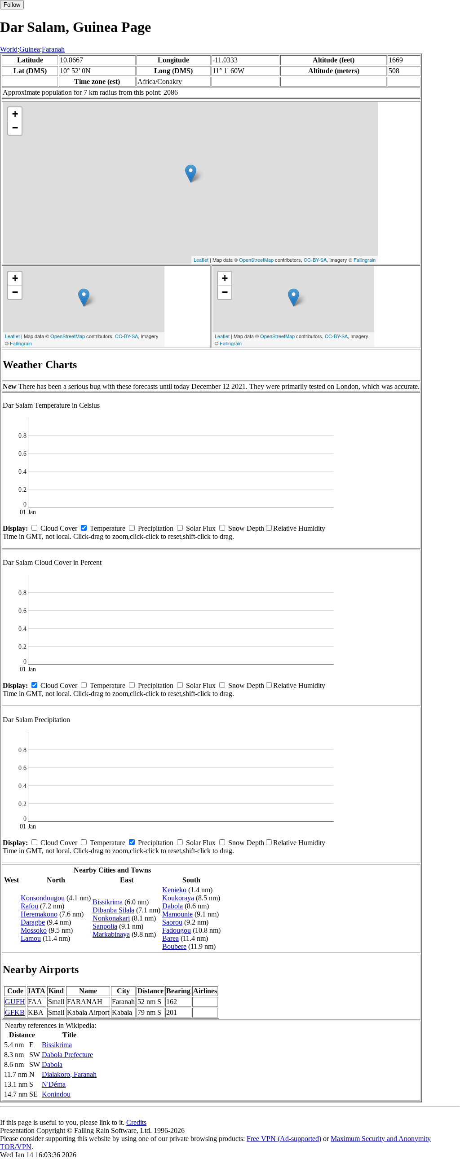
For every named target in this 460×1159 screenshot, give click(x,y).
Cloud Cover (58, 528)
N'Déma (54, 1084)
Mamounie (177, 914)
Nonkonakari (111, 918)
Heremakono (39, 914)
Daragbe (33, 922)
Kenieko (174, 890)
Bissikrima (108, 902)
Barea (170, 938)
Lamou (31, 938)
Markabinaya (111, 934)
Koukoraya (178, 898)
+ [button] (15, 113)
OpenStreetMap (256, 259)
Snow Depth (246, 528)
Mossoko (34, 930)
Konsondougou (43, 898)
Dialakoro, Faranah (69, 1074)
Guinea (29, 49)
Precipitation (155, 528)
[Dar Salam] (190, 173)
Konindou (56, 1094)
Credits (136, 1122)
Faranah (53, 49)
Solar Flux (201, 528)
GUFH (15, 1001)
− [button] (15, 127)
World (9, 49)
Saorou (172, 922)
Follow (12, 4)
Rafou (29, 906)
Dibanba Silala (113, 910)
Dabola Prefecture (67, 1054)
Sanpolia (105, 926)
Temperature (107, 528)
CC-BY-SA (315, 259)
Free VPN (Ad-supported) (284, 1138)
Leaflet (201, 259)
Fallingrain (365, 259)
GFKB (15, 1012)
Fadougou (176, 930)
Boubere (174, 946)
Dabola (172, 906)
